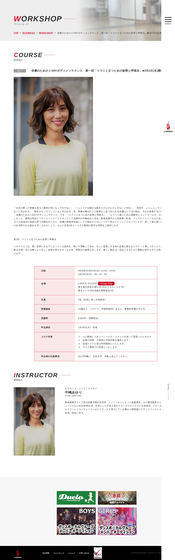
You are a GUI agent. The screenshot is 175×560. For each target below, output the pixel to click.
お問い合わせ (84, 553)
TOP (16, 33)
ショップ (71, 553)
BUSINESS (29, 33)
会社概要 (45, 553)
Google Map (106, 283)
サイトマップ (58, 553)
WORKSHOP (46, 33)
